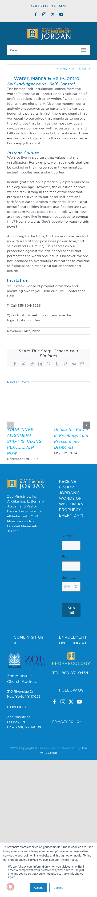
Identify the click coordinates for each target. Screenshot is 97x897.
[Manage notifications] (10, 886)
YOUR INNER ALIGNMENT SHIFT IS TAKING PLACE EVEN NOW (24, 441)
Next (83, 69)
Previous (67, 69)
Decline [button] (58, 887)
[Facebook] (54, 706)
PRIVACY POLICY (66, 726)
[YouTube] (79, 706)
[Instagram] (63, 706)
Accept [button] (38, 887)
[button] (10, 425)
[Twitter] (71, 706)
